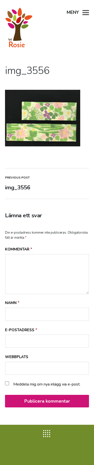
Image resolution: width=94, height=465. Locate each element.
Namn (12, 302)
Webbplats (16, 356)
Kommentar (18, 249)
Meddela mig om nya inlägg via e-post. (46, 384)
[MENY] (85, 12)
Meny (73, 12)
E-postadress (21, 329)
